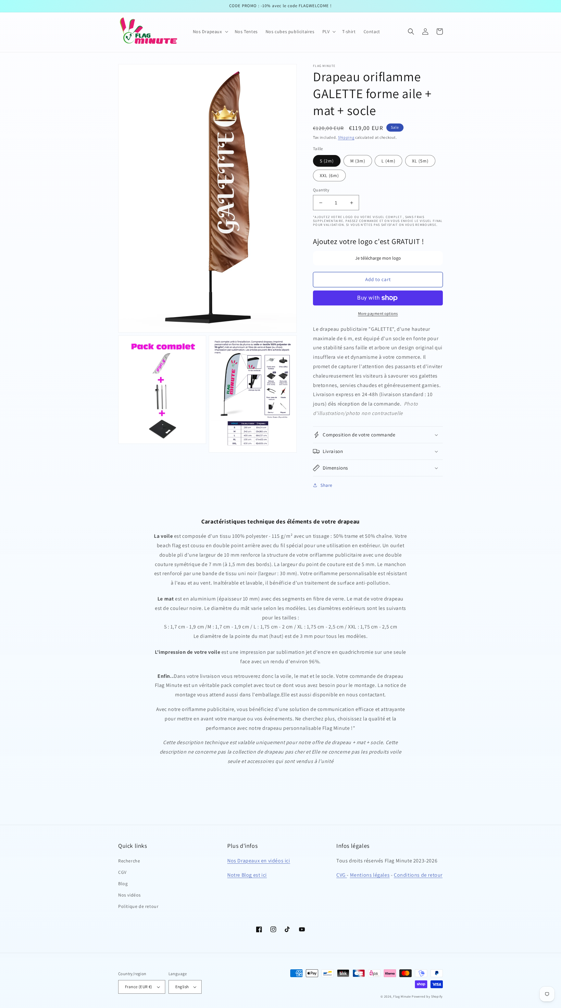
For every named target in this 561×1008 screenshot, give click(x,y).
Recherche (129, 861)
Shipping (346, 137)
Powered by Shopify (427, 996)
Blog (123, 883)
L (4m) (388, 161)
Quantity (321, 190)
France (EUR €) (138, 986)
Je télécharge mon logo (378, 258)
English (182, 986)
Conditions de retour (418, 875)
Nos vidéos (129, 895)
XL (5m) (420, 161)
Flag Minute (402, 996)
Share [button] (326, 485)
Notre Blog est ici (247, 875)
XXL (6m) (329, 175)
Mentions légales (370, 875)
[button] (210, 31)
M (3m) (357, 161)
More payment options (378, 313)
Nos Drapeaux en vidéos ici (258, 860)
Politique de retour (138, 906)
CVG (341, 875)
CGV (122, 872)
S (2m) (327, 161)
